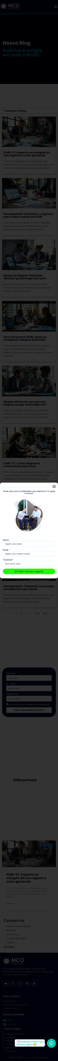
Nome (6, 540)
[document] (29, 530)
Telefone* (8, 560)
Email (6, 550)
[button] (54, 486)
